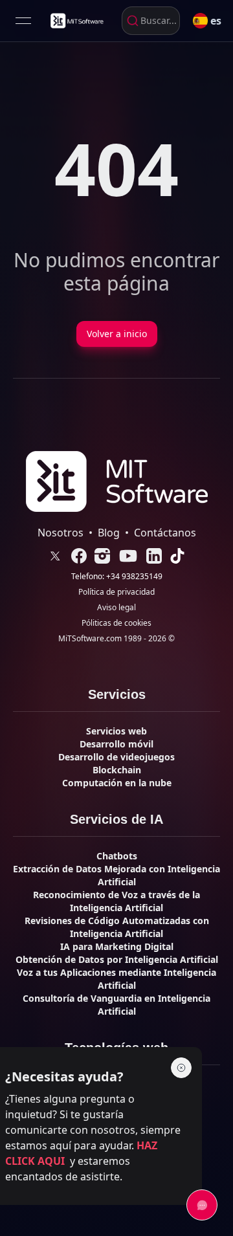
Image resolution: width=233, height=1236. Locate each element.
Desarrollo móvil (116, 744)
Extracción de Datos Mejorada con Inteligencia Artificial (116, 875)
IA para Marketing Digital (116, 946)
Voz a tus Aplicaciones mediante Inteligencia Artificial (116, 978)
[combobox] (151, 20)
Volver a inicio (117, 333)
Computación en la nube (117, 783)
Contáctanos (165, 532)
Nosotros (60, 532)
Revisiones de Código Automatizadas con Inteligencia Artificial (117, 927)
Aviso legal (116, 607)
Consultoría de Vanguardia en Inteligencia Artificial (116, 1004)
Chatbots (116, 856)
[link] (76, 20)
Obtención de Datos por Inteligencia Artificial (117, 959)
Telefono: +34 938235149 (116, 576)
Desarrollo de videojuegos (116, 757)
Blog (109, 532)
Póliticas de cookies (116, 623)
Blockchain (117, 770)
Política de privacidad (116, 592)
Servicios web (116, 731)
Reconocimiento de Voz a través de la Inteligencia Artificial (116, 901)
